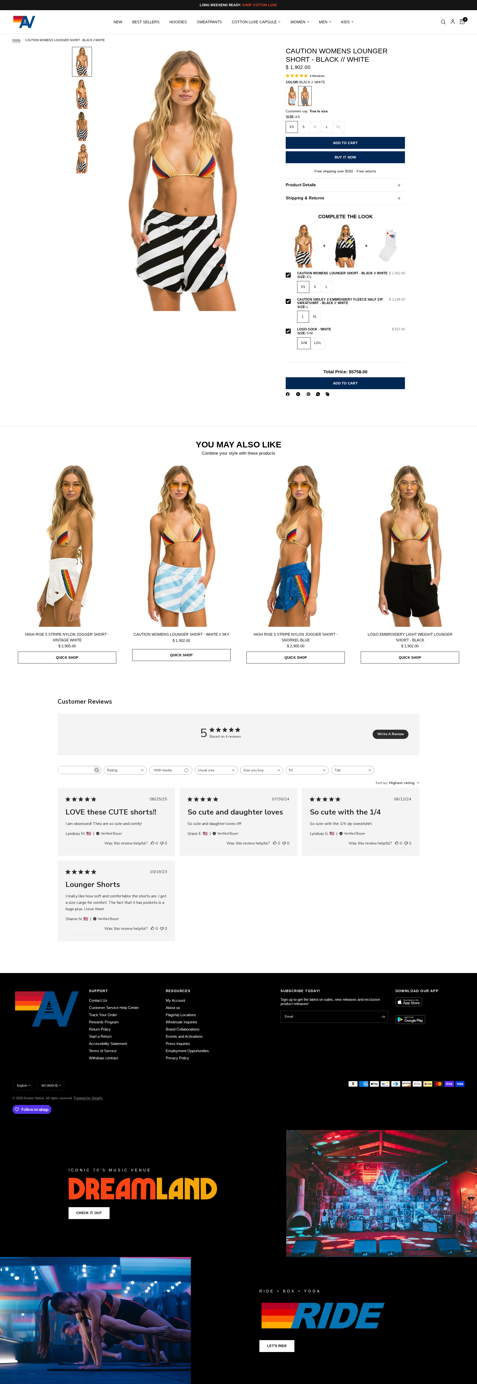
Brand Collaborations (182, 1029)
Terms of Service (103, 1051)
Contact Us (98, 1000)
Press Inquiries (178, 1043)
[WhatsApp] (319, 394)
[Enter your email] (383, 1017)
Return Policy (100, 1029)
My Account (175, 1000)
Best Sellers (145, 22)
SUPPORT (98, 991)
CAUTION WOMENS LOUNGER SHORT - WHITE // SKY (181, 634)
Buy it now (345, 157)
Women (297, 22)
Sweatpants (209, 22)
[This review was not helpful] (161, 843)
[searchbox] (75, 770)
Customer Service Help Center (114, 1008)
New (118, 22)
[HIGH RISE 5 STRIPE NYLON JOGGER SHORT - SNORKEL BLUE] (295, 545)
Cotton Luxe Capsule (254, 22)
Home (16, 40)
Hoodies (178, 22)
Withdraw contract (103, 1058)
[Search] (443, 22)
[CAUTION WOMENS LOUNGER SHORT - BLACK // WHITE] (304, 96)
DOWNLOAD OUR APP (417, 991)
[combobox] (125, 770)
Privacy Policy (177, 1058)
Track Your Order (103, 1015)
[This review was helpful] (152, 843)
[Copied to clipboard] (328, 394)
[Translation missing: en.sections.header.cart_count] (461, 22)
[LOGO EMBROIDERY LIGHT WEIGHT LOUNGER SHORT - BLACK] (410, 545)
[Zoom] (260, 57)
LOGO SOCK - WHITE (351, 329)
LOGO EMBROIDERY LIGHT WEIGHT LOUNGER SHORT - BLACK (410, 637)
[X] (299, 394)
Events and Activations (184, 1036)
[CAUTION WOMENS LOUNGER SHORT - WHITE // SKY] (292, 96)
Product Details (301, 185)
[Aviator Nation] (238, 1193)
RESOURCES (178, 991)
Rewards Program (104, 1022)
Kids (345, 22)
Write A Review (390, 734)
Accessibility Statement (108, 1043)
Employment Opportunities (187, 1051)
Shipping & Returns (305, 198)
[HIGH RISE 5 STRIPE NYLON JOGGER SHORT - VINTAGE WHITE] (67, 545)
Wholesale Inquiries (181, 1022)
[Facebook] (289, 394)
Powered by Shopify (88, 1098)
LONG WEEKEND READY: (238, 5)
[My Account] (452, 22)
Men (323, 22)
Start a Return (100, 1036)
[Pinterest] (310, 394)
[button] (89, 1213)
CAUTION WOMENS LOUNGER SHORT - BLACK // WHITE (351, 273)
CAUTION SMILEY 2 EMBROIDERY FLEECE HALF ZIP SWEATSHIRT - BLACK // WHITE (351, 301)
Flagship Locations (181, 1015)
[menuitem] (118, 22)
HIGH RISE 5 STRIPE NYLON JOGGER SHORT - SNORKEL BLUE (296, 637)
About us (173, 1008)
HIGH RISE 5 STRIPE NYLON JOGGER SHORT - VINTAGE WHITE (67, 637)
